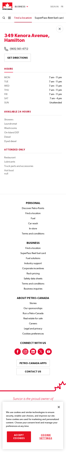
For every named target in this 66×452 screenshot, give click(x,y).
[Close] (59, 407)
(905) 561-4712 (19, 48)
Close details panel (59, 28)
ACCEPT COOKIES (19, 437)
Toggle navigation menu (21, 6)
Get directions (17, 57)
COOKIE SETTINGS (45, 437)
